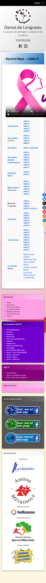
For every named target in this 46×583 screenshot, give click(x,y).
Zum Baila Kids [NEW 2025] (15, 350)
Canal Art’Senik (11, 373)
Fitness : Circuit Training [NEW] (16, 352)
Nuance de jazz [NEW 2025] (15, 339)
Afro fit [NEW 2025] (12, 330)
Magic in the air (29, 275)
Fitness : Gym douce (13, 354)
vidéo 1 (26, 172)
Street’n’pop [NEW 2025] (14, 345)
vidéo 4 (26, 128)
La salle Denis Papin (13, 314)
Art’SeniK (9, 332)
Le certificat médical (13, 309)
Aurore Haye (13, 138)
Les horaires (10, 305)
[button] (44, 195)
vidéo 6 (26, 165)
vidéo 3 (26, 126)
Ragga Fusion (11, 343)
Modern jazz (10, 336)
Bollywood (10, 334)
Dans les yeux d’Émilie (28, 255)
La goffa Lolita (28, 277)
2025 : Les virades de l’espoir (16, 375)
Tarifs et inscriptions (13, 307)
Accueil (8, 302)
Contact (8, 316)
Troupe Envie (13, 126)
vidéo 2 (26, 174)
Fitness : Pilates (11, 357)
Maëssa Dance (13, 187)
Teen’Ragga (10, 348)
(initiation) (30, 208)
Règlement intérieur (13, 311)
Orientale (9, 341)
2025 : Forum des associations (16, 377)
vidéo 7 (26, 167)
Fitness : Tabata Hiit (12, 359)
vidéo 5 (26, 131)
